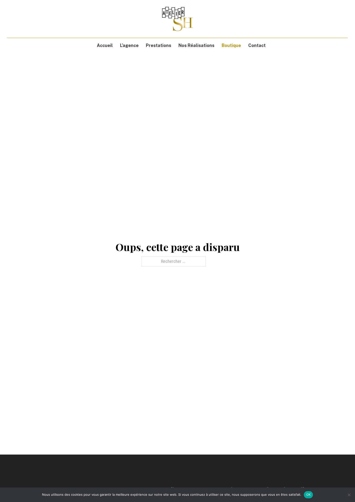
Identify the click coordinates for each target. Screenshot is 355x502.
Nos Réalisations (196, 45)
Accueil (105, 45)
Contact (257, 45)
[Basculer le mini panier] (336, 18)
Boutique (231, 45)
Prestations (158, 45)
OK (308, 494)
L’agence (129, 45)
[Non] (349, 494)
